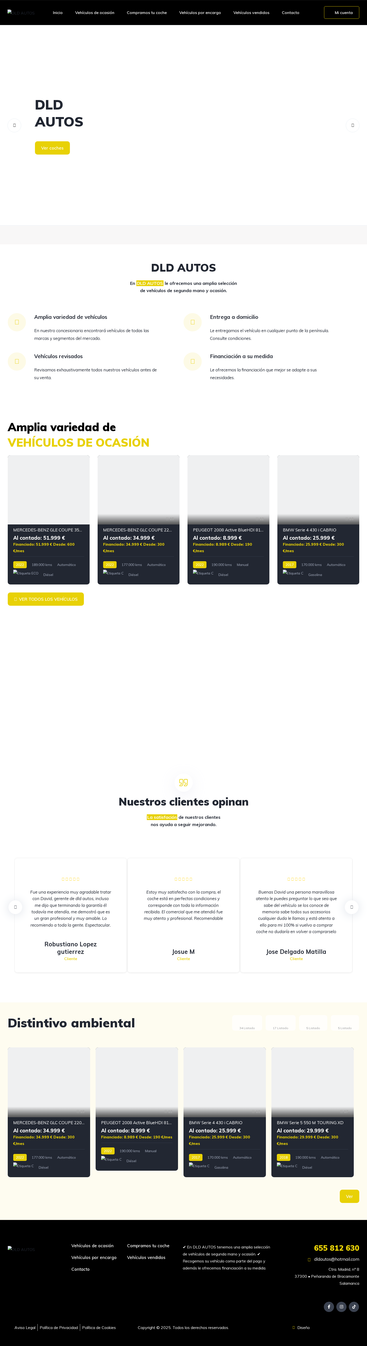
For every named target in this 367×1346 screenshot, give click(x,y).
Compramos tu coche (147, 12)
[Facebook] (329, 1307)
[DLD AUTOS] (21, 12)
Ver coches (52, 148)
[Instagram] (341, 1307)
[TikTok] (354, 1307)
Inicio (58, 12)
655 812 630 (336, 1248)
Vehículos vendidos (251, 12)
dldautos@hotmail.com (336, 1259)
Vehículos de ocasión (94, 12)
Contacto (290, 12)
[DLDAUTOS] (183, 125)
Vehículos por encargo (200, 12)
